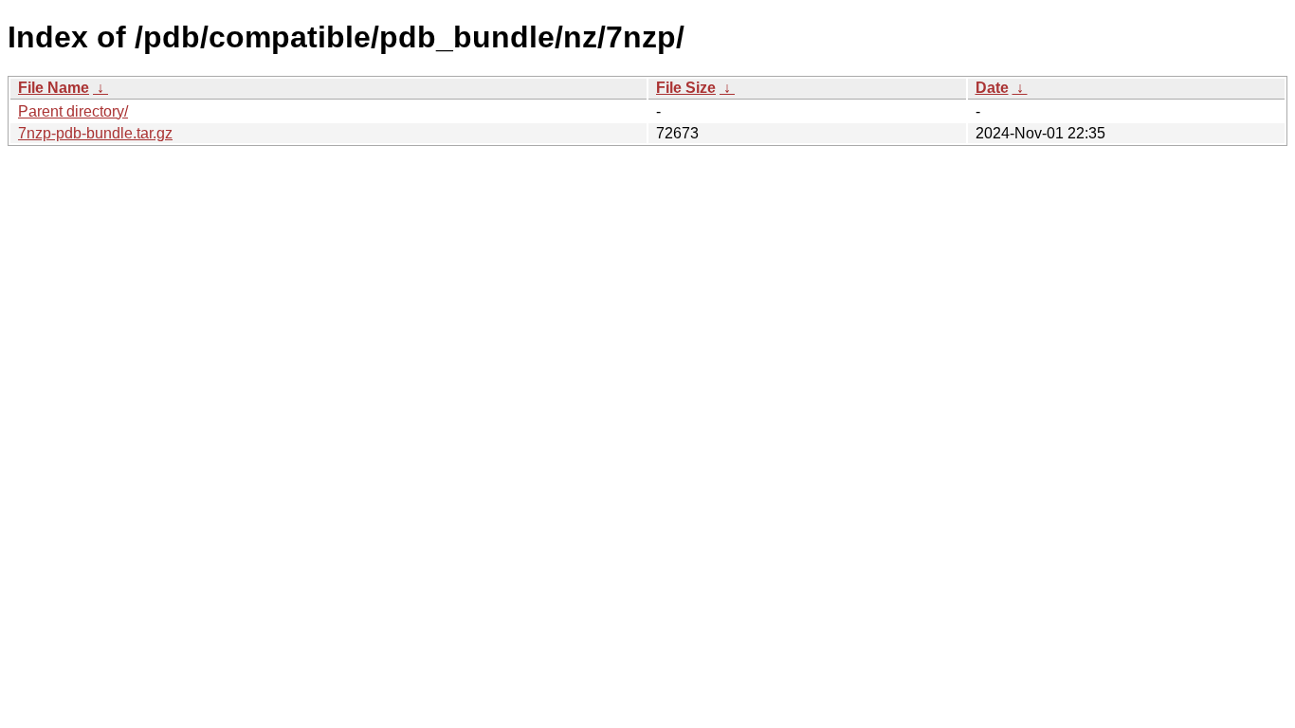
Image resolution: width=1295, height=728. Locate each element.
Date (992, 88)
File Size (686, 88)
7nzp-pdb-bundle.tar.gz (95, 133)
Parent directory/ (73, 111)
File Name (53, 88)
